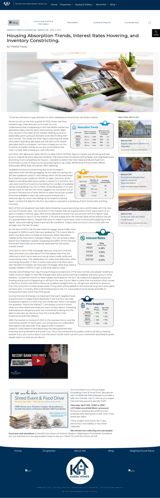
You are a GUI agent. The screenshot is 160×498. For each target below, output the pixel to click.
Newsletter (43, 30)
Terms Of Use (44, 487)
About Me (102, 6)
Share (156, 35)
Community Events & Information (21, 30)
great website (17, 268)
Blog (114, 6)
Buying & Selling (84, 6)
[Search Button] (149, 22)
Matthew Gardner (30, 241)
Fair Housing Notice (112, 487)
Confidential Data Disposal (88, 395)
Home (54, 4)
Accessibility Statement (85, 487)
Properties (67, 6)
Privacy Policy (61, 487)
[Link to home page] (7, 5)
